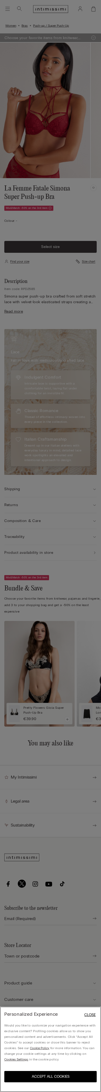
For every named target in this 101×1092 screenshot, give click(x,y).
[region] (50, 1049)
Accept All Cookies (50, 1076)
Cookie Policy (39, 1048)
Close (90, 1014)
